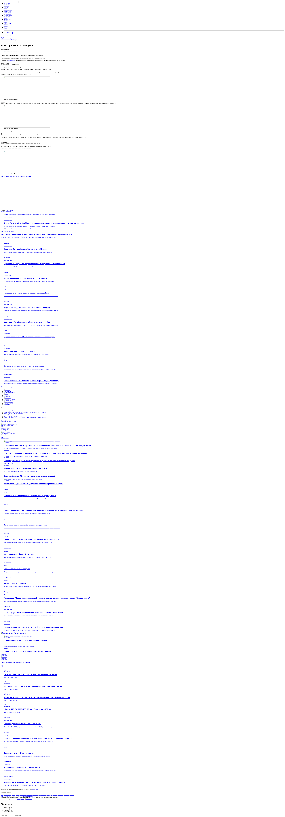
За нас (2, 796)
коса (7, 211)
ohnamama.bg (11, 231)
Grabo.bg (55, 795)
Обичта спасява (8, 12)
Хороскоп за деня (8, 387)
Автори (5, 27)
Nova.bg (18, 795)
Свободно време (8, 10)
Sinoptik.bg (35, 795)
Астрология (7, 3)
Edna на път (7, 16)
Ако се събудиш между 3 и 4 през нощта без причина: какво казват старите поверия (25, 412)
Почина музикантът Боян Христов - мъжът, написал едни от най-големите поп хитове (25, 417)
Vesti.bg (13, 795)
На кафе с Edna (7, 11)
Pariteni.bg (60, 795)
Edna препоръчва (8, 15)
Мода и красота (7, 14)
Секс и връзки (7, 19)
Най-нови (3, 39)
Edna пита (6, 6)
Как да (5, 18)
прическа (3, 211)
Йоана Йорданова (20, 633)
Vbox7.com (30, 795)
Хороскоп (8, 39)
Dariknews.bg (23, 795)
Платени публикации (22, 796)
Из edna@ (6, 28)
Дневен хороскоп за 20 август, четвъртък (14, 413)
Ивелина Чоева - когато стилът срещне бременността (17, 415)
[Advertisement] (22, 192)
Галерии (6, 24)
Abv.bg (2, 795)
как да (9, 211)
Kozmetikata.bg (11, 60)
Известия (9, 35)
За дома (5, 22)
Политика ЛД (10, 33)
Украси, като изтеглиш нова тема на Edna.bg (15, 662)
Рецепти (6, 20)
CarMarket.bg (67, 795)
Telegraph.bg (50, 795)
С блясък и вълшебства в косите (9, 42)
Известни (6, 7)
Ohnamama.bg (7, 795)
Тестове (5, 8)
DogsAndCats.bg (43, 795)
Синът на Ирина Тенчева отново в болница (15, 411)
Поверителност (10, 32)
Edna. (3, 37)
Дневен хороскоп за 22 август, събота (13, 416)
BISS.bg (72, 795)
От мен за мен (7, 23)
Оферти (5, 26)
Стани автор (35, 789)
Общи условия (20, 799)
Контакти (30, 796)
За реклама (14, 796)
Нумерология (7, 4)
